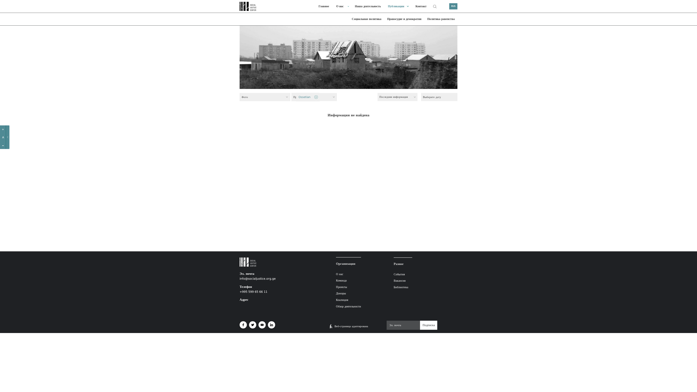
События (399, 274)
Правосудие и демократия (404, 19)
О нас (340, 6)
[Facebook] (243, 324)
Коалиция (342, 300)
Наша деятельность (368, 6)
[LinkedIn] (271, 324)
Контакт (421, 6)
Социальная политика (366, 19)
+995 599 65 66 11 (253, 291)
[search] (435, 6)
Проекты (341, 287)
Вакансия (399, 281)
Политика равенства (441, 19)
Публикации (396, 6)
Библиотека (401, 287)
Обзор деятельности (348, 306)
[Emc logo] (252, 6)
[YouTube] (262, 324)
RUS (453, 6)
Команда (341, 280)
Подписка (429, 325)
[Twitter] (252, 324)
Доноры (341, 293)
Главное (324, 6)
